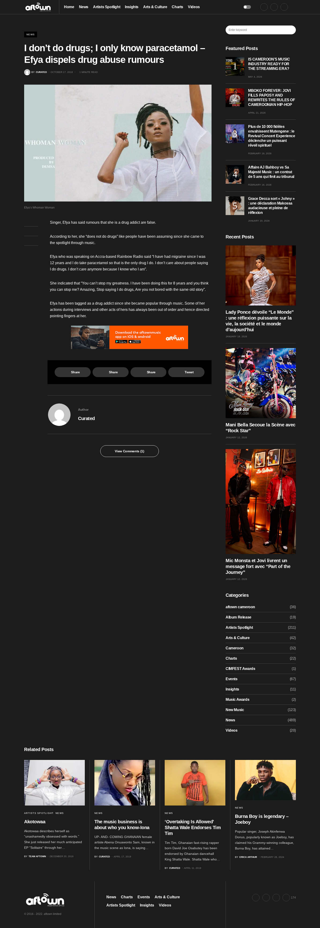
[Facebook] (264, 7)
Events (232, 679)
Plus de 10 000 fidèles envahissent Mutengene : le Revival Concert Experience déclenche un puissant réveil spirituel (271, 136)
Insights (232, 689)
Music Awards (237, 699)
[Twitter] (274, 7)
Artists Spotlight (239, 627)
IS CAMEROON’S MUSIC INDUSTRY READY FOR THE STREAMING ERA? (269, 64)
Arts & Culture (237, 638)
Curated (86, 418)
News (30, 34)
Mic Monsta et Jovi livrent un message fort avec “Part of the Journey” (258, 566)
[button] (247, 7)
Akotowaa (34, 821)
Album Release (238, 617)
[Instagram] (284, 7)
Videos (232, 730)
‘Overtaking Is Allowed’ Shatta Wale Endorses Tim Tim (193, 827)
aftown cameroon (240, 607)
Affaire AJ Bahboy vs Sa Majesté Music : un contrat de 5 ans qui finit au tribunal (271, 172)
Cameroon (235, 648)
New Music (235, 710)
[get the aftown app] (130, 337)
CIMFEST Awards (240, 669)
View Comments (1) (129, 451)
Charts (231, 658)
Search (292, 30)
